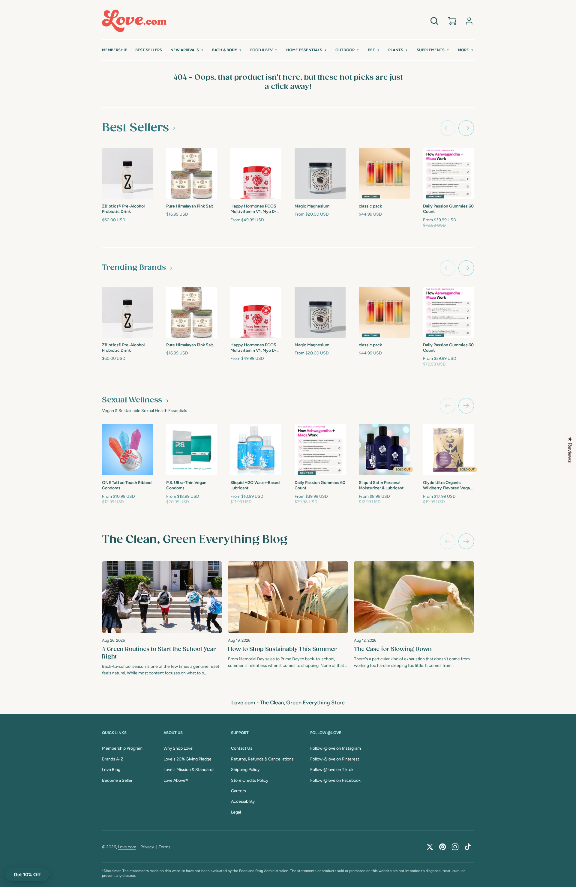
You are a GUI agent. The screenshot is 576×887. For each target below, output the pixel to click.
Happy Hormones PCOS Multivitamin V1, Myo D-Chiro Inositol (253, 209)
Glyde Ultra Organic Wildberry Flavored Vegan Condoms (447, 485)
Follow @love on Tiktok (331, 769)
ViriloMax (497, 481)
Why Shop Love (178, 748)
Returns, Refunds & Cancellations (262, 759)
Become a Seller (117, 780)
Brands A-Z (112, 759)
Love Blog (111, 769)
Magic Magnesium (312, 206)
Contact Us (241, 748)
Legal (236, 812)
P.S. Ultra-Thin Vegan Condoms (186, 485)
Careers (238, 790)
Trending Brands (134, 267)
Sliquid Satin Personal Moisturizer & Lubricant (381, 485)
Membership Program (122, 748)
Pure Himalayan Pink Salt (189, 206)
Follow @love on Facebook (335, 780)
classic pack (370, 206)
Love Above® (176, 780)
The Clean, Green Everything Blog (194, 539)
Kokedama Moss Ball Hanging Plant (506, 208)
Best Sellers (135, 127)
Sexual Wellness (132, 400)
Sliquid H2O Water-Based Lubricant (255, 485)
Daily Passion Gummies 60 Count (448, 209)
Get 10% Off (27, 874)
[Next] (466, 541)
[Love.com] (134, 21)
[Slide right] (466, 128)
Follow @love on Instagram (335, 748)
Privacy (147, 847)
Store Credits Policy (249, 780)
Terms (164, 847)
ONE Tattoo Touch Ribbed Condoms (127, 485)
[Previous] (447, 541)
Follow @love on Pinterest (334, 759)
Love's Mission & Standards (189, 769)
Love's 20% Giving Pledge (188, 759)
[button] (187, 50)
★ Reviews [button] (570, 450)
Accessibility (243, 801)
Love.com (127, 847)
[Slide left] (447, 128)
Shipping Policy (245, 769)
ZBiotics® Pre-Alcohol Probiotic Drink (123, 209)
